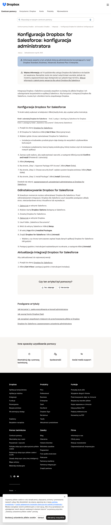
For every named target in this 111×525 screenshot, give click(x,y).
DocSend (43, 408)
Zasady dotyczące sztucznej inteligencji (23, 458)
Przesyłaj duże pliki (78, 390)
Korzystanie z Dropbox (28, 11)
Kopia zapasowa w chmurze (81, 404)
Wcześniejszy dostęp (16, 412)
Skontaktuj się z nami (17, 439)
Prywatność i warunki (17, 443)
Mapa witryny (14, 462)
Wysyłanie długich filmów (80, 393)
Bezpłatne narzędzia (16, 422)
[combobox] (55, 19)
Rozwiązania (13, 404)
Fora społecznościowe (48, 454)
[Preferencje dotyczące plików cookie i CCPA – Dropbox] (35, 508)
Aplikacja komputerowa (18, 390)
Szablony (12, 419)
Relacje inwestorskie (78, 443)
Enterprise (44, 401)
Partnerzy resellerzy (47, 461)
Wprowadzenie (62, 11)
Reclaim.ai (44, 415)
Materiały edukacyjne (17, 466)
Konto (41, 11)
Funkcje (12, 401)
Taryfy (42, 419)
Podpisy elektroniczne (79, 412)
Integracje (13, 397)
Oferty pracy (75, 439)
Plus (41, 390)
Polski (11, 490)
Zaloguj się (24, 206)
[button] (19, 19)
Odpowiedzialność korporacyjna (82, 446)
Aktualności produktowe (49, 422)
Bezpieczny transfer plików (81, 401)
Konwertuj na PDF (77, 415)
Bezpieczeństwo (15, 408)
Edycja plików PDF (78, 408)
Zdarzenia (43, 439)
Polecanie (43, 457)
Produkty (50, 11)
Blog (41, 435)
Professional (44, 393)
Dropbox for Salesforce (43, 128)
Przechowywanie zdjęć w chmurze (83, 397)
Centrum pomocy (8, 11)
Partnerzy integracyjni (48, 465)
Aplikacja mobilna (15, 393)
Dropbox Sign (45, 412)
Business (43, 397)
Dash (42, 404)
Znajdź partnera (46, 468)
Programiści (44, 450)
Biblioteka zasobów (47, 446)
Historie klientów (46, 443)
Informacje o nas (77, 435)
